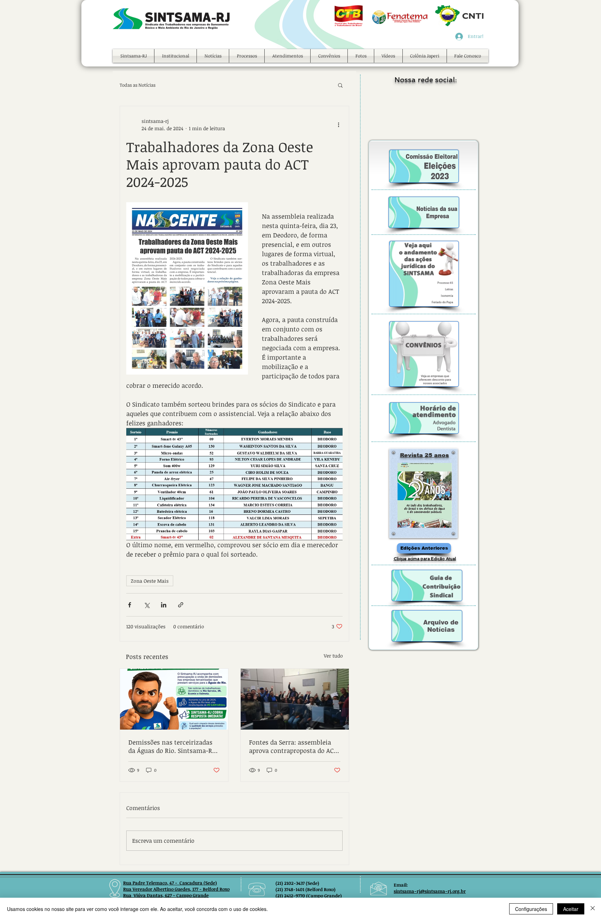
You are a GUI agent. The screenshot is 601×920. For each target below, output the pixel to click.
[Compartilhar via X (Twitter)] (146, 604)
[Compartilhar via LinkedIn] (163, 604)
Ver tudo (333, 655)
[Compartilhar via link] (180, 604)
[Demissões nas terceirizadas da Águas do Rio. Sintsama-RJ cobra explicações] (174, 699)
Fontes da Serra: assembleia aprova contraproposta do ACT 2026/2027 (293, 746)
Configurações (531, 908)
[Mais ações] (338, 124)
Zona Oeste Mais (150, 580)
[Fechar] (592, 908)
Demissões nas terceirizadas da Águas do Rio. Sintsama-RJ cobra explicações (171, 746)
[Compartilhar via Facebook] (129, 604)
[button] (175, 56)
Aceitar (570, 908)
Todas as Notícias (137, 85)
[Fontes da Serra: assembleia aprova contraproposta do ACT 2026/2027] (295, 699)
